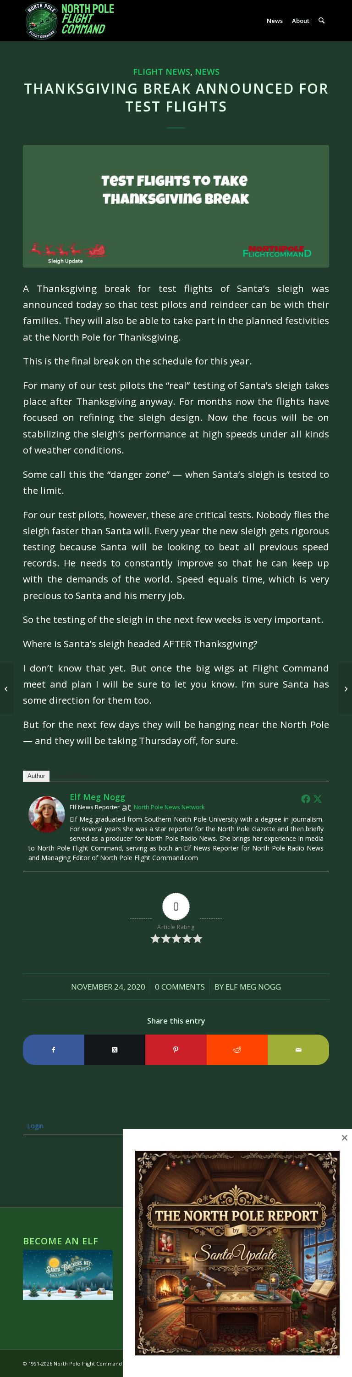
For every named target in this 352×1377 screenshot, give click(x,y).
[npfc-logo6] (74, 20)
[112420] (176, 206)
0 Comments (180, 986)
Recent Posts (74, 775)
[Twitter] (317, 798)
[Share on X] (115, 1050)
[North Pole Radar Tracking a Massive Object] (7, 688)
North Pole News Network (169, 807)
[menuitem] (274, 20)
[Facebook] (305, 798)
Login (34, 1125)
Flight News (161, 71)
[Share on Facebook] (53, 1050)
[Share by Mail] (298, 1050)
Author (36, 775)
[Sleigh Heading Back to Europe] (345, 688)
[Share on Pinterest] (176, 1050)
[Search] (321, 20)
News (207, 71)
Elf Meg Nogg (253, 986)
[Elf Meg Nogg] (46, 829)
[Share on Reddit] (237, 1050)
